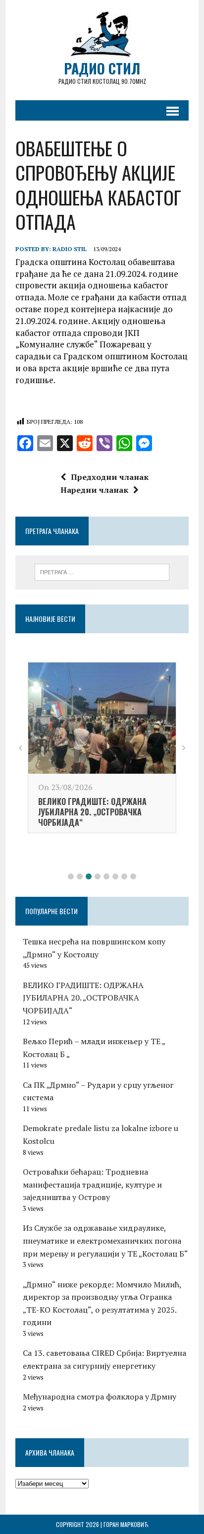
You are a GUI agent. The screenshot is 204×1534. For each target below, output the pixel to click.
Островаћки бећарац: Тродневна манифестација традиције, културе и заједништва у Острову (92, 1184)
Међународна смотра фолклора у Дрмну (99, 1396)
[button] (71, 876)
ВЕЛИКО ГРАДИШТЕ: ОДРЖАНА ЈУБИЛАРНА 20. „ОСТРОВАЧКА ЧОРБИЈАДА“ (92, 812)
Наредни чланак (94, 489)
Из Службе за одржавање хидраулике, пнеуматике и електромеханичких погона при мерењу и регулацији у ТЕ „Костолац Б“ (105, 1240)
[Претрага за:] (102, 571)
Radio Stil (69, 249)
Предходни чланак (110, 476)
